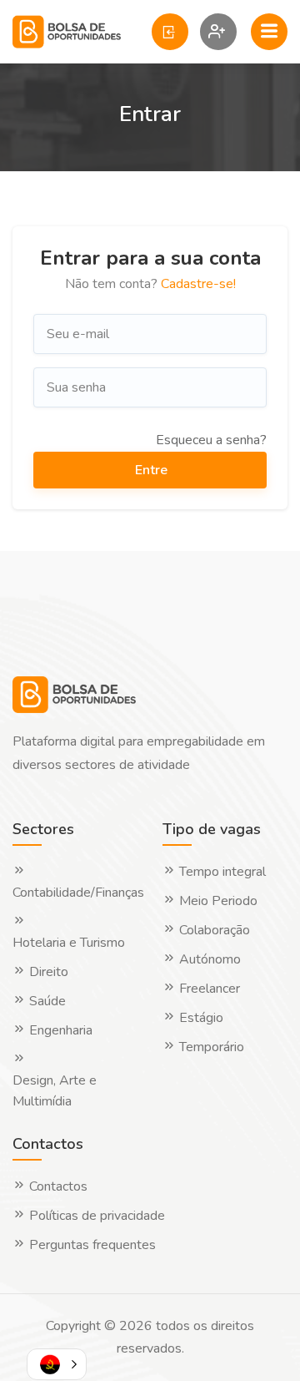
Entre (151, 470)
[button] (57, 1364)
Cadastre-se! (198, 284)
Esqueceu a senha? (211, 440)
